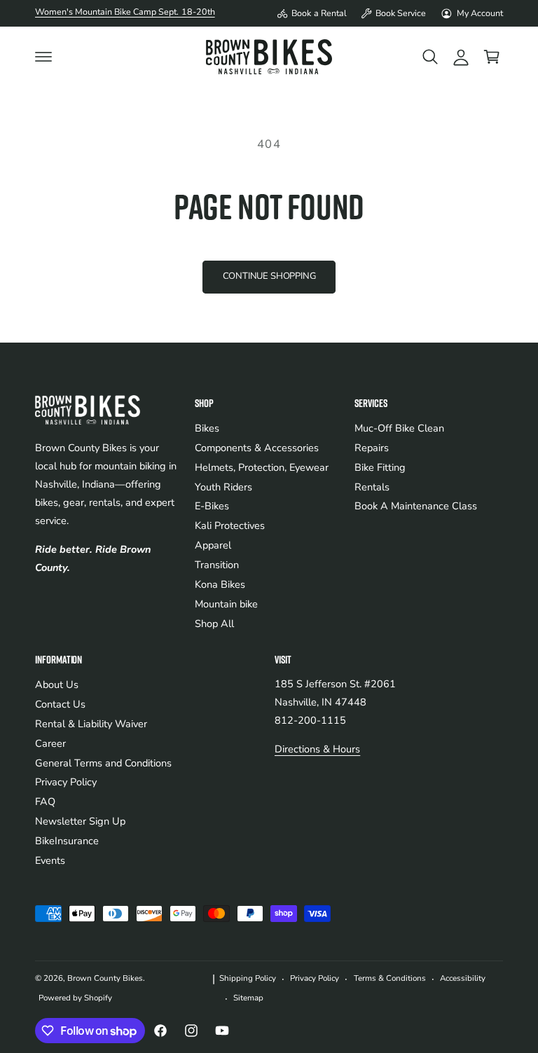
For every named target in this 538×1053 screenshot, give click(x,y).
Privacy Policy (66, 782)
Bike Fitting (380, 467)
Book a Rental (318, 13)
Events (50, 860)
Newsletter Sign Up (80, 821)
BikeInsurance (67, 841)
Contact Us (60, 704)
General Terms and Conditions (103, 763)
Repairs (371, 448)
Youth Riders (223, 487)
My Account (480, 13)
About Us (56, 684)
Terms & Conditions (390, 978)
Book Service (400, 13)
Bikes (207, 428)
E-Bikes (212, 506)
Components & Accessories (257, 448)
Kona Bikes (220, 584)
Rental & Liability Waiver (91, 724)
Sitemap (248, 997)
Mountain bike (226, 604)
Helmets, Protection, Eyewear (262, 467)
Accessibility (462, 978)
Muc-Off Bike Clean (399, 428)
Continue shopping (269, 276)
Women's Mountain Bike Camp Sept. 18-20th (125, 12)
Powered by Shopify (75, 997)
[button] (43, 56)
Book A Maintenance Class (415, 506)
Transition (217, 565)
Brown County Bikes (105, 978)
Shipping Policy (247, 978)
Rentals (371, 487)
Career (50, 743)
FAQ (45, 801)
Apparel (213, 545)
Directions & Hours (317, 749)
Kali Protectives (230, 525)
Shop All (214, 624)
